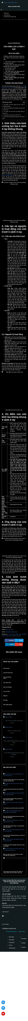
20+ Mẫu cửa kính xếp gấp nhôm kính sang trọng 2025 (13, 845)
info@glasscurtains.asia (11, 631)
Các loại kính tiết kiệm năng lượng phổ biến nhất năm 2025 (12, 799)
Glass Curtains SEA (14, 6)
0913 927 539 (9, 629)
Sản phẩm (11, 939)
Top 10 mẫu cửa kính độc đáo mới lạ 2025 (13, 808)
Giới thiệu (11, 937)
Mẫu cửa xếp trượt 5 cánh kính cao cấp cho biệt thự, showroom (13, 855)
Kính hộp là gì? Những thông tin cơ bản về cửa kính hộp (13, 836)
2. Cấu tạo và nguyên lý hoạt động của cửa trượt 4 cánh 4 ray (14, 108)
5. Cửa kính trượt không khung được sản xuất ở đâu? (14, 117)
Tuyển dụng (12, 948)
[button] (10, 640)
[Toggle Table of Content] (23, 102)
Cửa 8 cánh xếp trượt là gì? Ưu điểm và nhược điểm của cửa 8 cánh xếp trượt (13, 872)
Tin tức (10, 945)
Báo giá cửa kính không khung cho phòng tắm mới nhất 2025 (13, 817)
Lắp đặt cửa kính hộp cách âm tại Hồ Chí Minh (13, 790)
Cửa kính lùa (7, 15)
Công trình (11, 942)
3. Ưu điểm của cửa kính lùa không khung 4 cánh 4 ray (14, 112)
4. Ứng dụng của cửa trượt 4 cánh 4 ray (12, 115)
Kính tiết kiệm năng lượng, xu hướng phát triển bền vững (13, 826)
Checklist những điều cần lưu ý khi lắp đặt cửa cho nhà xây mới (13, 780)
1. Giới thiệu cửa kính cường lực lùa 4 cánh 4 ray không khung (14, 105)
